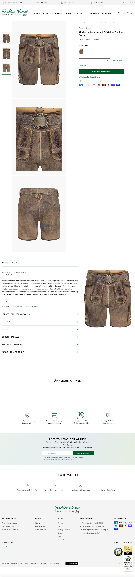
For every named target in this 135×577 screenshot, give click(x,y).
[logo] (15, 13)
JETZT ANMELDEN (83, 453)
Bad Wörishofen (40, 530)
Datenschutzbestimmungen (52, 459)
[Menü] (131, 556)
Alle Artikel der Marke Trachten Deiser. (20, 306)
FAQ (123, 2)
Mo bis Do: (5, 530)
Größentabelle (120, 61)
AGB (26, 563)
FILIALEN (94, 13)
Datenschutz (34, 563)
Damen (36, 13)
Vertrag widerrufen (72, 563)
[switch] (128, 569)
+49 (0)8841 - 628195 (8, 526)
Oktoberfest (62, 540)
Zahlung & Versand (64, 530)
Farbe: (83, 45)
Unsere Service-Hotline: (9, 523)
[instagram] (6, 547)
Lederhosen (94, 23)
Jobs (59, 536)
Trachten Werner (83, 23)
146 (82, 61)
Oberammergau (40, 526)
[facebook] (2, 547)
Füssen (37, 523)
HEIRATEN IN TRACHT (76, 13)
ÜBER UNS (107, 13)
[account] (123, 13)
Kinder (58, 13)
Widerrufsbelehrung (55, 563)
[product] (39, 136)
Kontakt (131, 2)
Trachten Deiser (84, 28)
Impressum (44, 563)
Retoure (60, 533)
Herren (47, 13)
